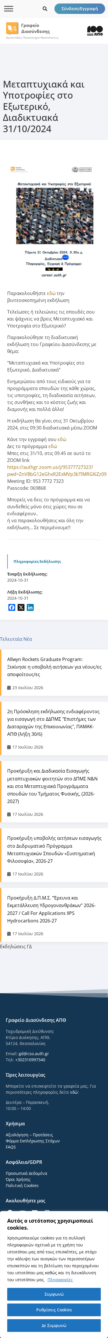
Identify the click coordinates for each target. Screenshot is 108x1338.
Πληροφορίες (60, 1279)
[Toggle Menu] (8, 8)
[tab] (54, 639)
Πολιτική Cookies (22, 1185)
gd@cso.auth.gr (34, 1053)
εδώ (52, 293)
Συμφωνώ (54, 1294)
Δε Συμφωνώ (54, 1325)
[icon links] (45, 8)
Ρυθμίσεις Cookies (54, 1309)
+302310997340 (30, 1059)
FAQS (11, 1147)
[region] (54, 1274)
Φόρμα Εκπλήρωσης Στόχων (33, 1141)
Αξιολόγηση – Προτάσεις (29, 1134)
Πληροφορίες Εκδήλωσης (37, 561)
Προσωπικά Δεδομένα (26, 1173)
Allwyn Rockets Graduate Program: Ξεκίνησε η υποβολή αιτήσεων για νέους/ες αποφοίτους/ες (54, 667)
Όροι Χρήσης (18, 1179)
